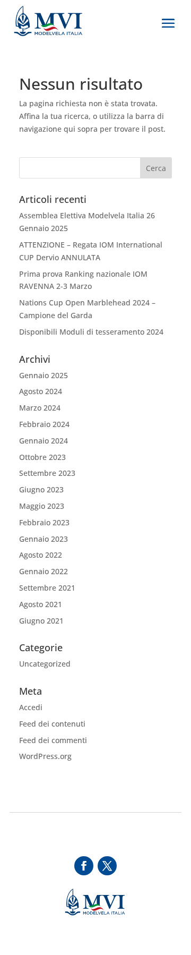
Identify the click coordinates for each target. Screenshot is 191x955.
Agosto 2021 (40, 604)
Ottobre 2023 (42, 457)
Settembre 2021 (47, 588)
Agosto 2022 (40, 555)
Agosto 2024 (40, 391)
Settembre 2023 (47, 473)
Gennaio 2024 (43, 441)
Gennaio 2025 (43, 375)
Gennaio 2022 (43, 571)
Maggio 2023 (41, 506)
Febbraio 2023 (44, 522)
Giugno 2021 (41, 621)
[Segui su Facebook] (83, 865)
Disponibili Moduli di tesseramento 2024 (91, 332)
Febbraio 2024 (44, 424)
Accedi (30, 707)
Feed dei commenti (53, 740)
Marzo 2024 (39, 408)
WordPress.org (45, 756)
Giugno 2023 (41, 489)
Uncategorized (45, 664)
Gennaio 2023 (43, 539)
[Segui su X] (107, 865)
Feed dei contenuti (52, 724)
